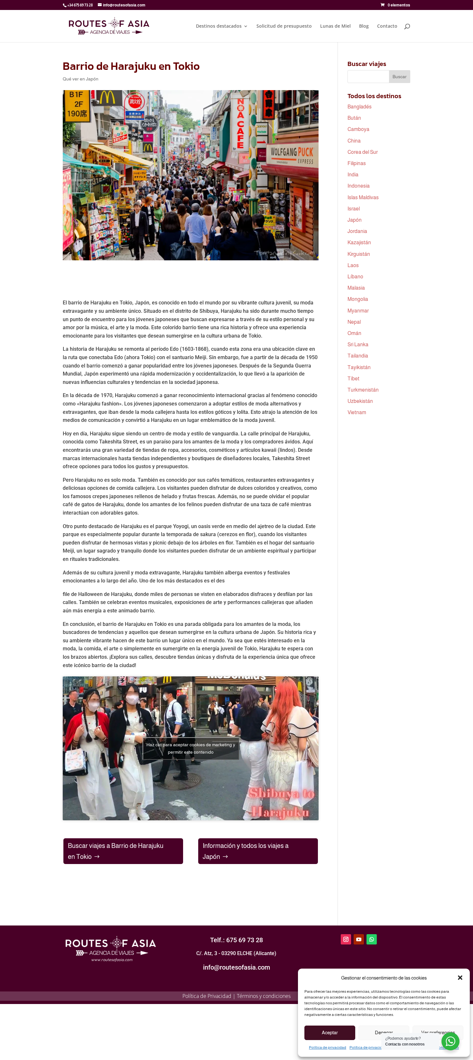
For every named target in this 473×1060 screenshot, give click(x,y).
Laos (353, 265)
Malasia (356, 288)
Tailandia (358, 355)
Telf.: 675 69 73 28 (236, 940)
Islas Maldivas (363, 197)
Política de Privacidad (206, 996)
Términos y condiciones (264, 996)
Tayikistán (359, 367)
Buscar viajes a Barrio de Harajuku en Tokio (115, 851)
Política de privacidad (327, 1047)
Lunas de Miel (335, 26)
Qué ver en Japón (80, 78)
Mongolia (358, 299)
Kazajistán (359, 242)
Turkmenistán (363, 390)
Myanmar (358, 310)
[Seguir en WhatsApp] (371, 939)
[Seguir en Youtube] (359, 939)
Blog (364, 26)
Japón (355, 220)
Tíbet (353, 378)
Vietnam (357, 412)
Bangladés (360, 106)
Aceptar (330, 1032)
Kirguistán (359, 254)
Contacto (387, 26)
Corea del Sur (363, 152)
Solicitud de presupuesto (284, 26)
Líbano (355, 276)
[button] (460, 977)
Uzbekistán (360, 401)
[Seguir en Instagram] (346, 939)
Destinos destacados (219, 26)
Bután (354, 118)
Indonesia (359, 186)
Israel (354, 208)
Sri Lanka (358, 344)
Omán (354, 333)
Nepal (354, 322)
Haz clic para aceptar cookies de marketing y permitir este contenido (190, 748)
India (353, 174)
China (354, 141)
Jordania (357, 231)
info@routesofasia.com (236, 967)
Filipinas (357, 163)
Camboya (358, 129)
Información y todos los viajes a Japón (246, 851)
